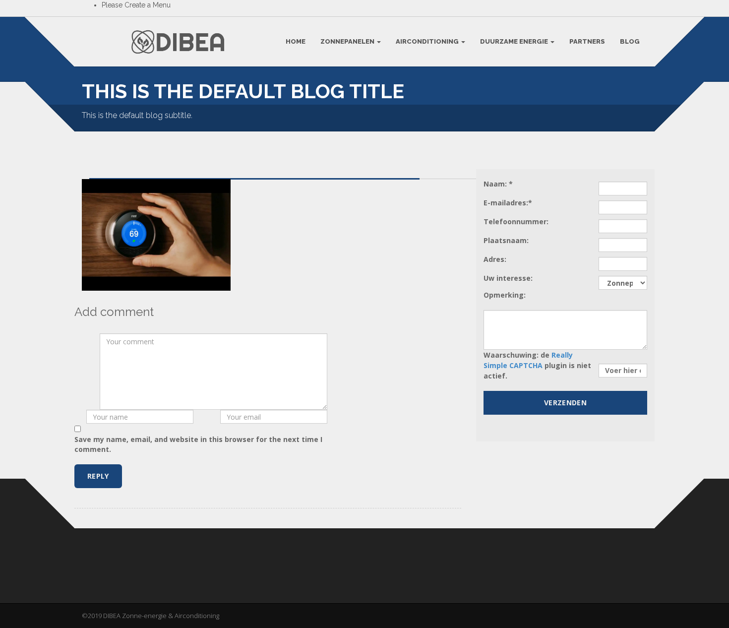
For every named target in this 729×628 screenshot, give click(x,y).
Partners (587, 41)
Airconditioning (428, 41)
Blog (630, 41)
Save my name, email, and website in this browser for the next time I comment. (198, 444)
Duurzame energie (514, 41)
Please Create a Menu (136, 5)
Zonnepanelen (348, 41)
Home (295, 41)
